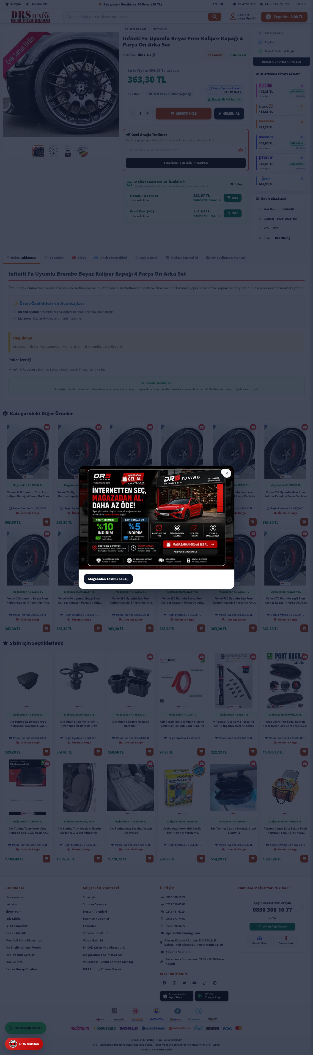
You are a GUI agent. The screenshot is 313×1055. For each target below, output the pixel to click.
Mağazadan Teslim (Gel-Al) (108, 579)
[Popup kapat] (226, 473)
